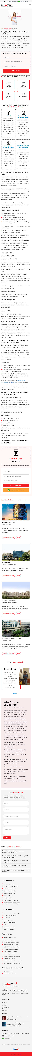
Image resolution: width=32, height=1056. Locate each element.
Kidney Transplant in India (10, 888)
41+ (8, 94)
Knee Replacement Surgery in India (12, 902)
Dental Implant (7, 924)
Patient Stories (5, 1007)
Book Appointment (16, 1054)
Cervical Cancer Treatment (10, 922)
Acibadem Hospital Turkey (10, 937)
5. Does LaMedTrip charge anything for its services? (15, 871)
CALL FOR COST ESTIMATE (17, 490)
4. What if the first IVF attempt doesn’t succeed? (14, 866)
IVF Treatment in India (9, 884)
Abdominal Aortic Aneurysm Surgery (12, 913)
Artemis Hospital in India (9, 940)
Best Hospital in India (8, 971)
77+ (23, 83)
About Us (4, 1002)
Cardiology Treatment (9, 920)
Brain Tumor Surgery (8, 917)
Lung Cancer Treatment (9, 927)
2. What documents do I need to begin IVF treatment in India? (15, 856)
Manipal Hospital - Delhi (9, 954)
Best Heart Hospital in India (10, 973)
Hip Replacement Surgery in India (11, 900)
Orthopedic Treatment (9, 929)
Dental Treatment (8, 898)
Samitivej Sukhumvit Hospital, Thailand (12, 963)
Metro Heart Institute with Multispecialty (13, 961)
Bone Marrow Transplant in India (11, 886)
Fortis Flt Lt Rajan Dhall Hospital (11, 944)
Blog (3, 1008)
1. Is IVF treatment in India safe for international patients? (12, 851)
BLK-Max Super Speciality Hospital (11, 942)
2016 (23, 94)
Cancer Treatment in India (10, 891)
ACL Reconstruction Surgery (10, 915)
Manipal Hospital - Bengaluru (10, 951)
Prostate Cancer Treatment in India (12, 905)
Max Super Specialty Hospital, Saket (12, 956)
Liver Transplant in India (9, 893)
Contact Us (5, 1010)
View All (27, 500)
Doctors (4, 1005)
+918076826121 (24, 1)
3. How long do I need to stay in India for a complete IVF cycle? (15, 861)
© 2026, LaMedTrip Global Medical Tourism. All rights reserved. (16, 1045)
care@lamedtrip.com (11, 1)
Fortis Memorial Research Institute (11, 947)
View (18, 537)
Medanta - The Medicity (9, 958)
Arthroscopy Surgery (8, 895)
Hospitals (4, 1004)
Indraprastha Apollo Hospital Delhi (11, 949)
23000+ (8, 83)
